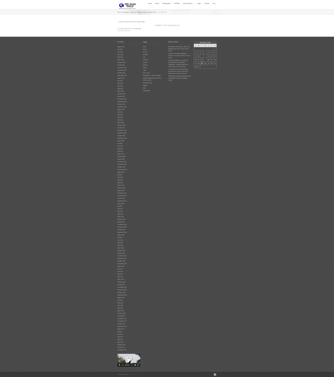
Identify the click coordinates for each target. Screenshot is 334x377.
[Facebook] (215, 374)
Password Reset (147, 83)
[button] (128, 360)
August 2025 (120, 78)
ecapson (158, 25)
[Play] (120, 365)
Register (145, 85)
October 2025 (121, 73)
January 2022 (121, 190)
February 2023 (121, 156)
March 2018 (120, 310)
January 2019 (121, 284)
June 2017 (120, 334)
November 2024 (122, 101)
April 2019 (120, 277)
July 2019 (119, 269)
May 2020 (120, 243)
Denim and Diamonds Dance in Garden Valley (143, 12)
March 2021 (120, 216)
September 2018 (122, 295)
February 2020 (121, 250)
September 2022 (122, 169)
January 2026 (121, 65)
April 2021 (120, 214)
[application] (128, 360)
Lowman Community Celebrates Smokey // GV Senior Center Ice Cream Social (179, 55)
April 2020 (120, 245)
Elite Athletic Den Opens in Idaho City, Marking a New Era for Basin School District (179, 49)
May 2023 (120, 148)
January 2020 (121, 253)
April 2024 (120, 120)
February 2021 (121, 219)
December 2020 (121, 224)
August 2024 (120, 109)
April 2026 (120, 57)
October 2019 (121, 261)
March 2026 (120, 60)
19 (205, 59)
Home (150, 3)
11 (202, 56)
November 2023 (122, 133)
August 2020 (120, 235)
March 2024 (120, 122)
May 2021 (120, 211)
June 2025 (120, 83)
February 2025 (121, 94)
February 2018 (121, 313)
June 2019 (120, 271)
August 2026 (120, 46)
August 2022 (120, 172)
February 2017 (121, 344)
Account (145, 52)
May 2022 (120, 180)
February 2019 (121, 282)
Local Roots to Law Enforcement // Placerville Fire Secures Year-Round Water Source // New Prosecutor (178, 71)
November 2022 (122, 164)
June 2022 (120, 177)
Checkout (145, 60)
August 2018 (120, 297)
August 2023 (120, 141)
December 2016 (121, 350)
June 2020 (120, 240)
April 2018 (120, 308)
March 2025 (120, 91)
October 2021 (121, 198)
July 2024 (119, 112)
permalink (138, 28)
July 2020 (119, 237)
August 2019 (120, 266)
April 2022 (120, 182)
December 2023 (121, 130)
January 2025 (121, 96)
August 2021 (120, 203)
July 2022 (119, 175)
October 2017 (121, 324)
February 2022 (121, 188)
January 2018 (121, 316)
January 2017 (121, 347)
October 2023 (121, 135)
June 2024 (120, 114)
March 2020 (120, 248)
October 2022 (121, 167)
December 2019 (121, 256)
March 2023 (120, 154)
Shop (144, 88)
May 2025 (120, 86)
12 (205, 56)
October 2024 (121, 104)
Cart (214, 3)
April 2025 (120, 88)
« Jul (195, 71)
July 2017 (119, 331)
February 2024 (121, 125)
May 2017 (120, 337)
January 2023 (121, 159)
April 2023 (120, 151)
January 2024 (121, 128)
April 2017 (120, 339)
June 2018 (120, 303)
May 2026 (120, 54)
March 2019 (120, 279)
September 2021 (122, 201)
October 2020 (121, 229)
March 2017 (120, 342)
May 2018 (120, 305)
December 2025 (121, 67)
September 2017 (122, 326)
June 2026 (120, 52)
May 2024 (120, 117)
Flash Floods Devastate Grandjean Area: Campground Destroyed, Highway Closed (179, 78)
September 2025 (122, 75)
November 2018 (122, 290)
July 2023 (119, 143)
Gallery (145, 67)
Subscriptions (187, 3)
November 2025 (122, 70)
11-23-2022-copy (122, 28)
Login (199, 3)
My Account (146, 73)
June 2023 (120, 146)
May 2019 (120, 274)
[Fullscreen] (138, 365)
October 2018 (121, 292)
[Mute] (135, 365)
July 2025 (119, 80)
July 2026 (119, 49)
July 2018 (119, 300)
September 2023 (122, 138)
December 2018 (121, 287)
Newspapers (166, 3)
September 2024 (122, 107)
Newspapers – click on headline (152, 75)
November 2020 (122, 227)
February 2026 (121, 62)
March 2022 (120, 185)
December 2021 (121, 193)
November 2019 (122, 258)
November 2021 (122, 195)
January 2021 (121, 222)
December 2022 (121, 161)
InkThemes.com (132, 374)
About (157, 3)
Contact (206, 3)
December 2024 (121, 99)
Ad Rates (177, 3)
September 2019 (122, 263)
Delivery (145, 65)
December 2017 (121, 318)
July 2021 (119, 206)
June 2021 (120, 209)
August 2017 (120, 329)
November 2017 (122, 321)
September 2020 (122, 232)
